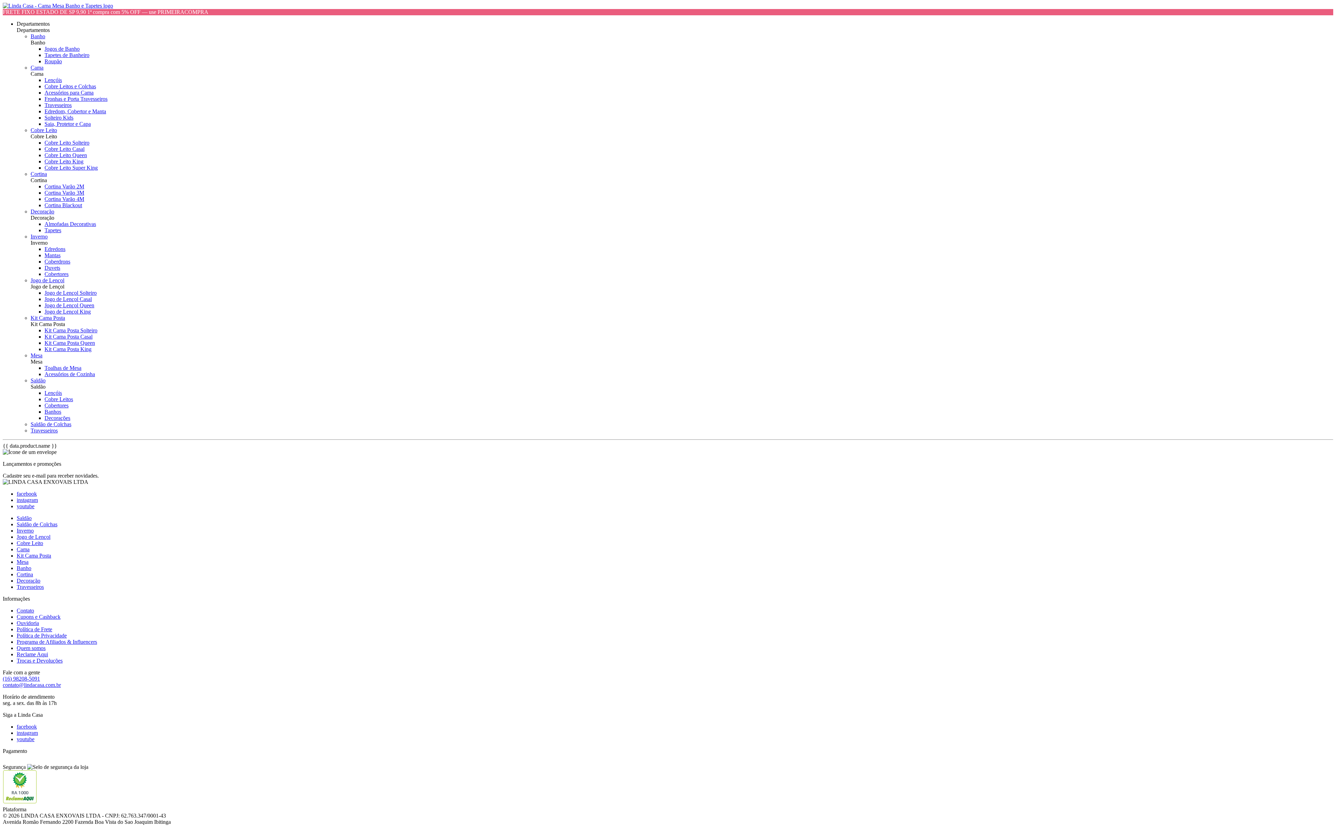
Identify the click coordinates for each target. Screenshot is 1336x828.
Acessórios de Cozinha (70, 374)
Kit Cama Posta (48, 318)
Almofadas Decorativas (70, 224)
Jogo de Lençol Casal (68, 299)
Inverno (39, 237)
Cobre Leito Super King (71, 168)
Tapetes (53, 230)
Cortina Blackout (63, 205)
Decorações (57, 418)
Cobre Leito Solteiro (67, 143)
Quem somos (31, 648)
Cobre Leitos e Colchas (70, 86)
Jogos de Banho (62, 49)
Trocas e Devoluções (40, 661)
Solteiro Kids (59, 118)
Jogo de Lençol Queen (69, 305)
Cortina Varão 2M (64, 186)
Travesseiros (58, 105)
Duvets (52, 268)
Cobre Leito (44, 130)
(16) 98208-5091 (21, 679)
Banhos (53, 412)
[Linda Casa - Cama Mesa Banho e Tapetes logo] (58, 6)
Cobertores (57, 274)
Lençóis (53, 80)
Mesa (36, 355)
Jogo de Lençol (47, 280)
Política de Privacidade (42, 636)
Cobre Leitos (59, 399)
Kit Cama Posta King (68, 349)
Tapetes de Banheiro (67, 55)
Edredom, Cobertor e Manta (75, 111)
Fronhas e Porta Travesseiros (76, 99)
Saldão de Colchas (51, 424)
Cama (37, 68)
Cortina (39, 174)
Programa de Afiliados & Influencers (57, 642)
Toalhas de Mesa (63, 368)
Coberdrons (57, 262)
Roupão (53, 61)
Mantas (53, 255)
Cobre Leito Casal (65, 149)
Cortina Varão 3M (64, 193)
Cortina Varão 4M (64, 199)
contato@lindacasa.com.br (32, 685)
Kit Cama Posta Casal (69, 337)
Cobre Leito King (64, 161)
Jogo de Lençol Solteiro (71, 293)
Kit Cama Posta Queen (70, 343)
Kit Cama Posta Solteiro (71, 330)
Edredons (55, 249)
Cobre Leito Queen (66, 155)
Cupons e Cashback (39, 617)
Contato (25, 611)
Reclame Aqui (32, 654)
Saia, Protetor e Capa (68, 124)
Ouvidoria (28, 623)
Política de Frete (34, 629)
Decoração (42, 211)
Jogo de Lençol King (68, 312)
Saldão (38, 380)
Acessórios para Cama (69, 93)
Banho (38, 36)
